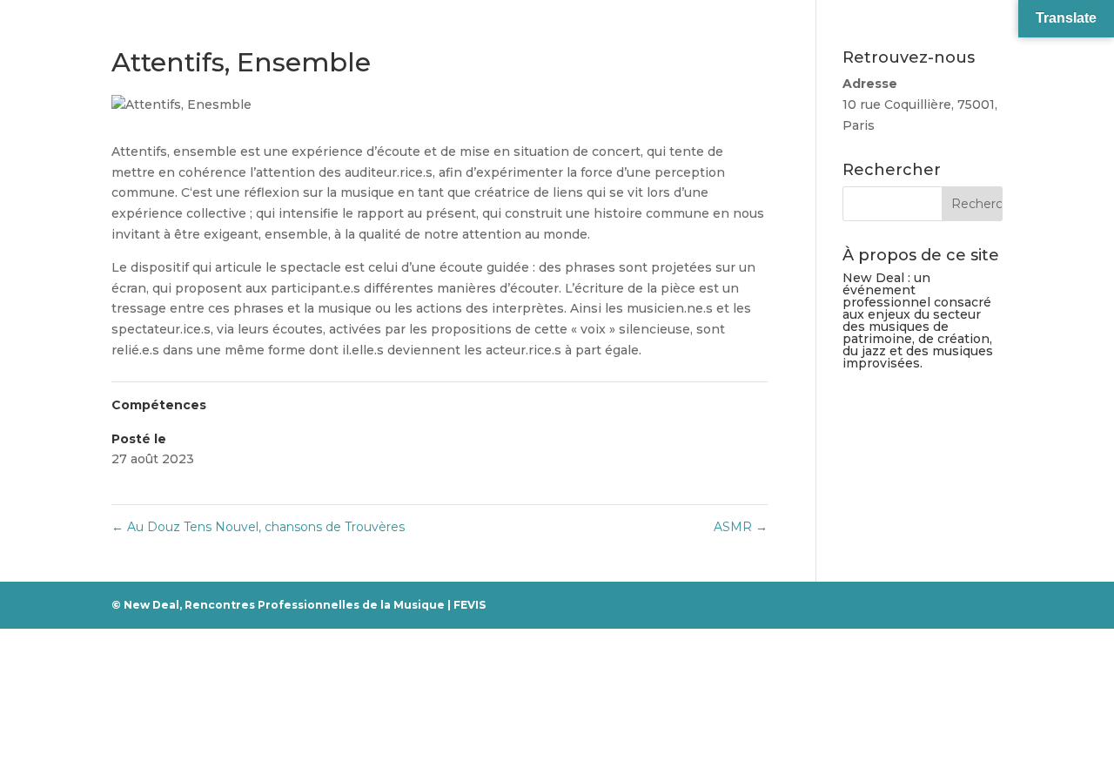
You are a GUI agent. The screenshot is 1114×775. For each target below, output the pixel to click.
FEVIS (469, 604)
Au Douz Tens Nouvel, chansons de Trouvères (258, 527)
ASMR (741, 527)
